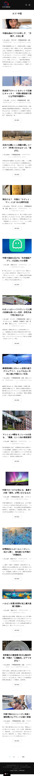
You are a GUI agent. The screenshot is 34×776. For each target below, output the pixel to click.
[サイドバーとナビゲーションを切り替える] (30, 5)
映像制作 (15, 321)
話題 (29, 40)
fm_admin (7, 40)
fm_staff (7, 100)
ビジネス (13, 100)
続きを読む (18, 119)
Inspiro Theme (13, 770)
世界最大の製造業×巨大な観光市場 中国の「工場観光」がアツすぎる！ (17, 658)
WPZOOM (21, 770)
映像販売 (22, 321)
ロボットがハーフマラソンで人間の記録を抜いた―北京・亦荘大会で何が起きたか (17, 312)
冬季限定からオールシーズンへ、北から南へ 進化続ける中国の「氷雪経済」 (16, 552)
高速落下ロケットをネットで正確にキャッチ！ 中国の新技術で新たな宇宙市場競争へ (17, 93)
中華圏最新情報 (22, 40)
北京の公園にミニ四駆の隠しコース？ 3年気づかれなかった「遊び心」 (16, 148)
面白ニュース (13, 208)
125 (23, 757)
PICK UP (13, 40)
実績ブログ (14, 264)
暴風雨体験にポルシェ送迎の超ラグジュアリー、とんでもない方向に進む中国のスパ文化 (16, 371)
